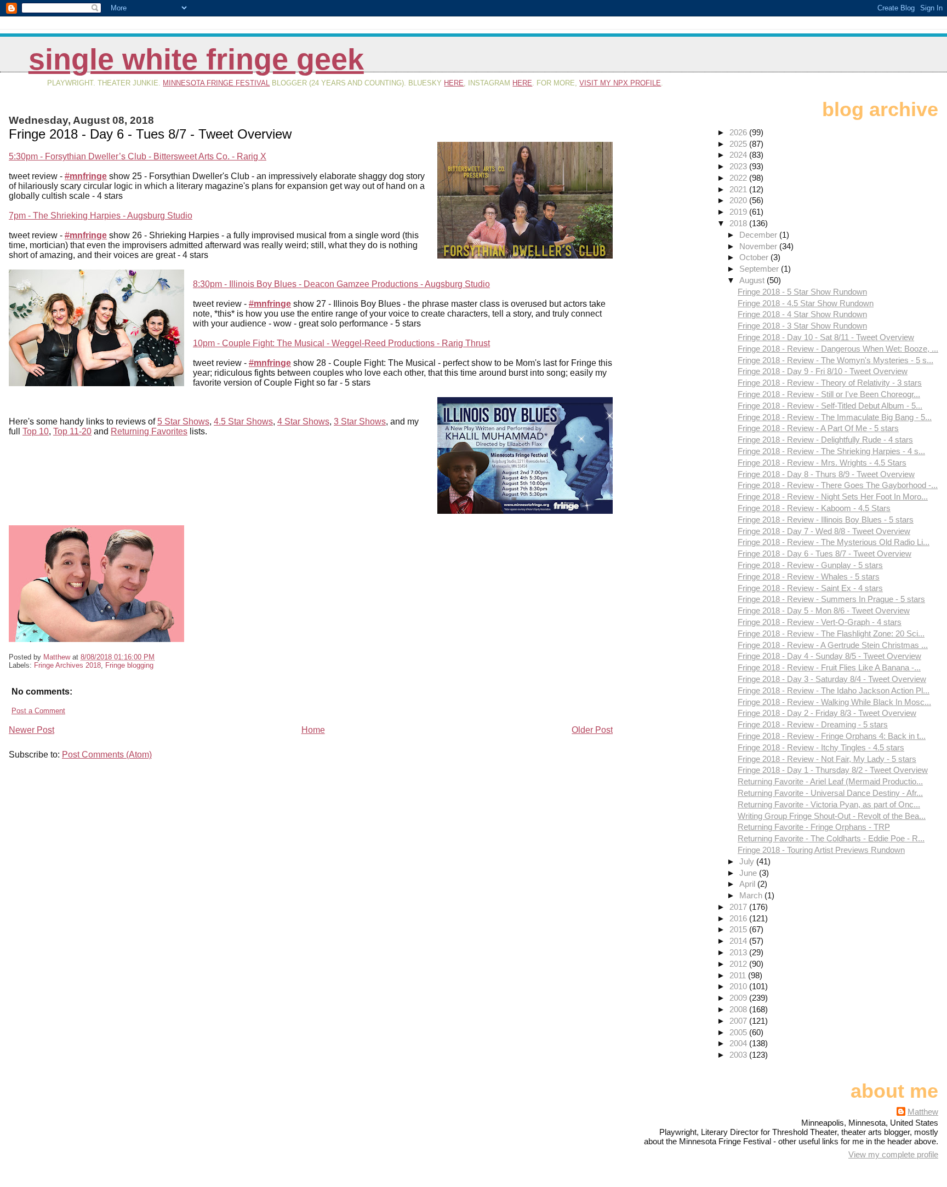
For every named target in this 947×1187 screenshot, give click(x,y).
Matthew (923, 1111)
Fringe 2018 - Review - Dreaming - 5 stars (813, 724)
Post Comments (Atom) (107, 754)
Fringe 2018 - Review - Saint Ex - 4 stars (810, 588)
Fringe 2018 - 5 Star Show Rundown (802, 291)
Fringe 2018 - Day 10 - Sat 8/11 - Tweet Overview (826, 337)
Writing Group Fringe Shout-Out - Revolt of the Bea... (832, 816)
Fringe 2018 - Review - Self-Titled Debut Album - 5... (830, 405)
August (753, 280)
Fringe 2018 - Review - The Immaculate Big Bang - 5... (835, 417)
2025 (739, 143)
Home (313, 730)
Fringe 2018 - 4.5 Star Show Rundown (806, 303)
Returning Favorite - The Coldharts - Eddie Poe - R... (831, 838)
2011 (738, 975)
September (760, 268)
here (454, 83)
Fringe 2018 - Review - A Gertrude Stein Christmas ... (833, 645)
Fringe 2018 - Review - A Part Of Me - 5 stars (818, 428)
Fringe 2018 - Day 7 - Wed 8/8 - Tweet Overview (824, 531)
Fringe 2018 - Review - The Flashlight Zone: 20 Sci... (831, 633)
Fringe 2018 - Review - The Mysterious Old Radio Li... (833, 542)
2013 (739, 952)
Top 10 (35, 431)
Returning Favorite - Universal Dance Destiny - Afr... (830, 793)
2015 (739, 929)
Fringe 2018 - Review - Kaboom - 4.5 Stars (814, 508)
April (748, 883)
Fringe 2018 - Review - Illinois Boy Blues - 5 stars (826, 519)
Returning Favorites (149, 431)
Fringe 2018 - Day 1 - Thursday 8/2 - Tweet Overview (833, 770)
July (747, 861)
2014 (739, 940)
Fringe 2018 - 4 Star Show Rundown (802, 314)
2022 (739, 177)
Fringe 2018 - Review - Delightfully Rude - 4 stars (825, 439)
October (755, 257)
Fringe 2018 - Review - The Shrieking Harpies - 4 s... (831, 451)
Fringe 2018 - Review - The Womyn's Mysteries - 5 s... (835, 360)
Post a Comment (38, 711)
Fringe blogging (129, 665)
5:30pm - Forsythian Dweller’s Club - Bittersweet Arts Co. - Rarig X (137, 156)
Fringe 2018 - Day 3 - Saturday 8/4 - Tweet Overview (832, 679)
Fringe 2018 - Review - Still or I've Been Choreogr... (829, 394)
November (759, 246)
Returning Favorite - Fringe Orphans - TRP (814, 827)
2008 (739, 1009)
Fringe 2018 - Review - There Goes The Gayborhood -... (838, 485)
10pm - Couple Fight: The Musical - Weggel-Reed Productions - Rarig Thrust (341, 343)
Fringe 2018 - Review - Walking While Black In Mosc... (834, 702)
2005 (739, 1032)
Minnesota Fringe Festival (216, 83)
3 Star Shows (360, 421)
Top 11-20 (72, 431)
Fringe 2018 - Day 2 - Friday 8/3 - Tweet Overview (827, 713)
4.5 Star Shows (243, 421)
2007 (739, 1020)
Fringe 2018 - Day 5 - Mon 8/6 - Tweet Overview (824, 610)
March (752, 895)
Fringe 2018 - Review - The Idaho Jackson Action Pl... (833, 690)
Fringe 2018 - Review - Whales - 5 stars (809, 576)
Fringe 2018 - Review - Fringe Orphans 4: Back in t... (832, 736)
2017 (739, 906)
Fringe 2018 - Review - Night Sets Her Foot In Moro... (833, 496)
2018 (739, 223)
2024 (739, 154)
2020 (739, 200)
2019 (739, 211)
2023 (739, 166)
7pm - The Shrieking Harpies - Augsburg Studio (100, 215)
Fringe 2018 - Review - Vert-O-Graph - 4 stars (820, 622)
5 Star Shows (183, 421)
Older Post (592, 730)
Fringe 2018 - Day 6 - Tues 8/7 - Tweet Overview (824, 553)
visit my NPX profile (620, 83)
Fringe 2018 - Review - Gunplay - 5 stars (810, 565)
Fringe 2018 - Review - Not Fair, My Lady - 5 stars (827, 759)
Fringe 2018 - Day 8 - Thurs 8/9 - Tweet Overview (826, 474)
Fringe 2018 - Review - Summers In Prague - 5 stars (831, 599)
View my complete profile (893, 1154)
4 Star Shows (303, 421)
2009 (739, 997)
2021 (739, 189)
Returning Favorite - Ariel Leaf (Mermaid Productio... (830, 781)
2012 (739, 963)
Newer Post (31, 730)
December (759, 234)
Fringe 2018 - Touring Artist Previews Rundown (821, 850)
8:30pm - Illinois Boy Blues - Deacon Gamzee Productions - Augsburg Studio (341, 284)
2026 (739, 132)
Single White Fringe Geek (196, 59)
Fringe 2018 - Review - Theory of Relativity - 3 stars (830, 382)
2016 (739, 918)
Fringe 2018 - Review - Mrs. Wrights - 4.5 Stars (822, 462)
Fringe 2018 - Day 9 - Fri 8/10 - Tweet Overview (823, 371)
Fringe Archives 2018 (67, 665)
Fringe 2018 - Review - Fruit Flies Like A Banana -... (829, 667)
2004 (739, 1043)
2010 (739, 986)
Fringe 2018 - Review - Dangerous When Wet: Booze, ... (838, 348)
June (749, 873)
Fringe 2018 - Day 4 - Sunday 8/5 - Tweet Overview (829, 656)
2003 (739, 1054)
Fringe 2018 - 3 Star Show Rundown (802, 325)
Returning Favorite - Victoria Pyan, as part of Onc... (829, 804)
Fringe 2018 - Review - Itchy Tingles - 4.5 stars (821, 747)
